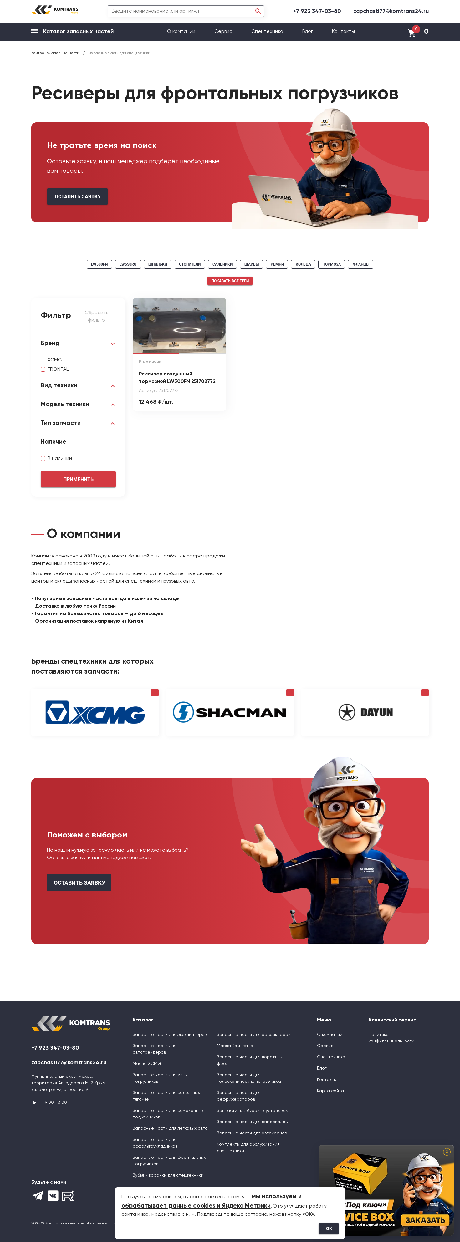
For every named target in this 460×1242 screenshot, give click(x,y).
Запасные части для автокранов (252, 1133)
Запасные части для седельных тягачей (166, 1096)
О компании (182, 31)
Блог (307, 31)
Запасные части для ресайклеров (253, 1034)
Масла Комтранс (235, 1046)
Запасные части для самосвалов (252, 1122)
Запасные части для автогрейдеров (154, 1049)
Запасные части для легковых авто (170, 1128)
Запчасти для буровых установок (252, 1110)
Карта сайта (330, 1091)
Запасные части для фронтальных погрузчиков (169, 1160)
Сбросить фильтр (96, 316)
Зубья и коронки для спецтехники (168, 1175)
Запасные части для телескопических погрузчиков (249, 1078)
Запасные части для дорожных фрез (250, 1060)
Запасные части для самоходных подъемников (168, 1113)
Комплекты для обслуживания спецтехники (248, 1147)
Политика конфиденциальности (391, 1037)
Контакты (343, 31)
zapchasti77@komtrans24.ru (391, 11)
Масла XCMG (147, 1063)
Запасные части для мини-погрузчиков (161, 1078)
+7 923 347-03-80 (317, 11)
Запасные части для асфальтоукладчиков (155, 1143)
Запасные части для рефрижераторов (238, 1096)
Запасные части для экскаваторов (170, 1034)
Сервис (223, 31)
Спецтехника (267, 31)
